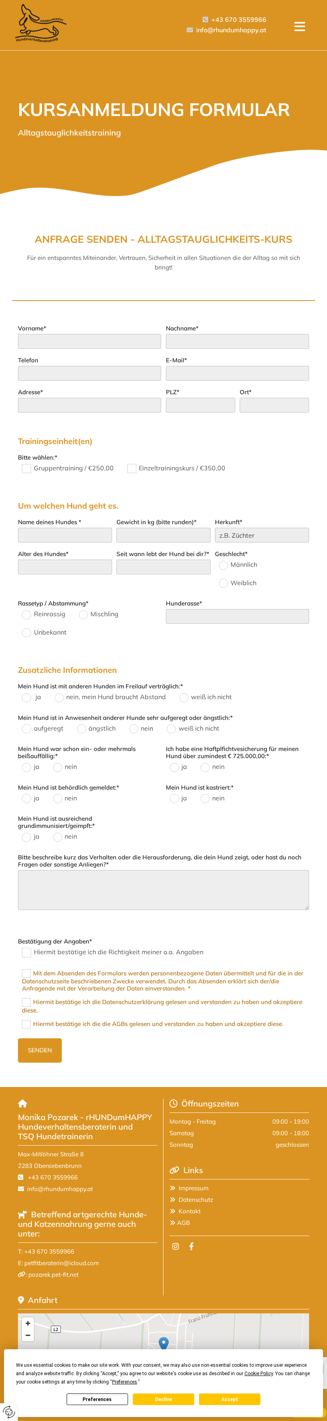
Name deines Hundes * (49, 522)
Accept (229, 1399)
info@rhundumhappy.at (231, 30)
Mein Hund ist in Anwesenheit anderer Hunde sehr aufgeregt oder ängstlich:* (125, 717)
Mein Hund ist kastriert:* (200, 787)
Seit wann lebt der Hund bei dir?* (162, 554)
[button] (299, 27)
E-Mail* (176, 360)
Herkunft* (228, 522)
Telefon (28, 360)
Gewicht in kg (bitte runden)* (156, 522)
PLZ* (172, 392)
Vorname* (32, 328)
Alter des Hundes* (43, 554)
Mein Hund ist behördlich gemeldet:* (68, 787)
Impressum (194, 1188)
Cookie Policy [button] (258, 1373)
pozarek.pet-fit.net (53, 1274)
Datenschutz (196, 1199)
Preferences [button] (124, 1382)
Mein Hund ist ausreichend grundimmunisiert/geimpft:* (56, 822)
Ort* (246, 392)
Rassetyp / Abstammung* (53, 603)
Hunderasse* (184, 603)
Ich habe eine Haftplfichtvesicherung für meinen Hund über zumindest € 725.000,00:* (232, 752)
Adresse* (30, 392)
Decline (163, 1399)
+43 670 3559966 (238, 20)
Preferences (97, 1399)
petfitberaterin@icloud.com (61, 1263)
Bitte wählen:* (37, 457)
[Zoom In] (28, 1323)
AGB (183, 1222)
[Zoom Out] (28, 1335)
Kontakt (190, 1211)
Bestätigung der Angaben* (55, 941)
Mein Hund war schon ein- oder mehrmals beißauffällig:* (77, 752)
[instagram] (175, 1246)
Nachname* (182, 328)
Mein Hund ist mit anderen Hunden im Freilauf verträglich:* (100, 686)
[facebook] (191, 1246)
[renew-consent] (9, 1412)
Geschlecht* (231, 554)
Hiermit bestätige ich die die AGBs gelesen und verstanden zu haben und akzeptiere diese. (158, 1023)
